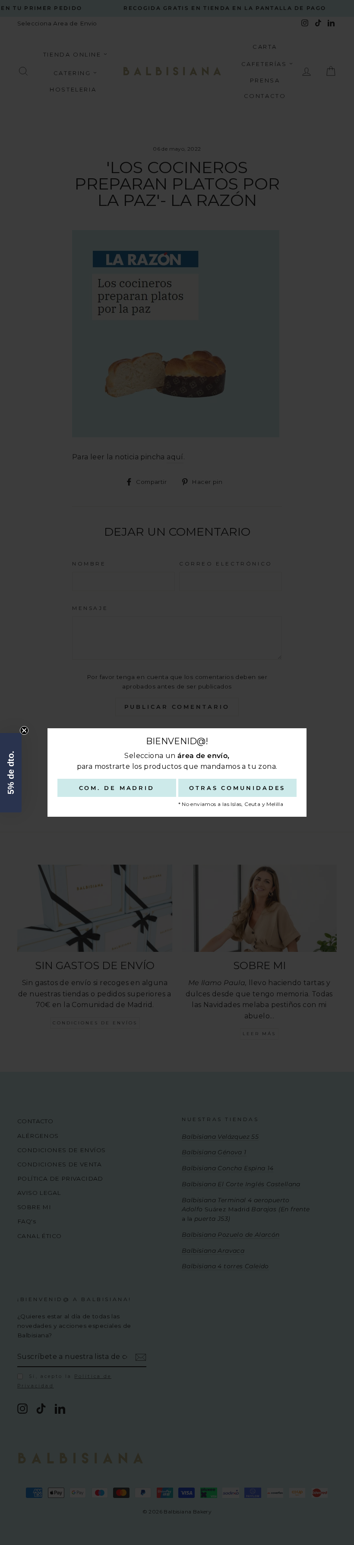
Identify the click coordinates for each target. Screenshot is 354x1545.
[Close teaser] (24, 730)
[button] (11, 772)
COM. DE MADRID (117, 787)
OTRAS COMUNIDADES (237, 787)
